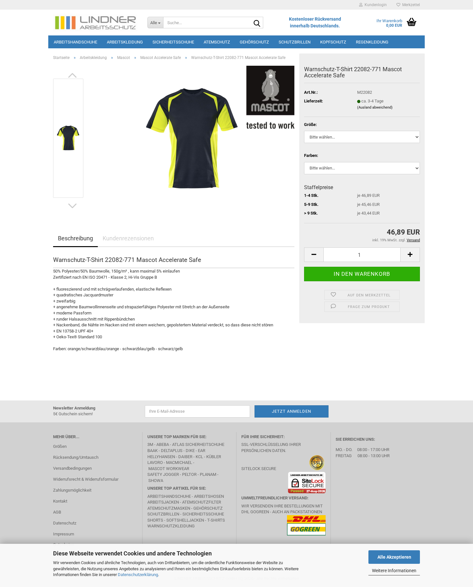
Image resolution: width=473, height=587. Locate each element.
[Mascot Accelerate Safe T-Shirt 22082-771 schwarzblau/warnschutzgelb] (192, 137)
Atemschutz (217, 42)
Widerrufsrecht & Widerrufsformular (85, 479)
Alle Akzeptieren (394, 557)
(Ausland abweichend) (375, 107)
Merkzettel (410, 5)
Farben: (311, 155)
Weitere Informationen (394, 570)
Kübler (213, 456)
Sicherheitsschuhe (173, 42)
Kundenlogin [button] (375, 5)
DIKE (190, 450)
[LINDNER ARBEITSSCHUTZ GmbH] (95, 22)
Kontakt (60, 501)
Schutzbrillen (295, 42)
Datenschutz (64, 523)
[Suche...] (257, 23)
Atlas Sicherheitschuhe (198, 444)
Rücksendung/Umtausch (75, 457)
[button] (72, 75)
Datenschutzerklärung (138, 574)
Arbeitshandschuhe (75, 42)
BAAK (152, 450)
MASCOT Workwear (168, 468)
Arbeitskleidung (125, 42)
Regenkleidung (372, 42)
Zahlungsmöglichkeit (72, 490)
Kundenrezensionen (128, 238)
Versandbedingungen (72, 468)
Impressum (63, 534)
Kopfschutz (333, 42)
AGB (57, 512)
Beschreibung (75, 238)
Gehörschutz (254, 42)
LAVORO (155, 462)
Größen (60, 446)
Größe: (310, 124)
